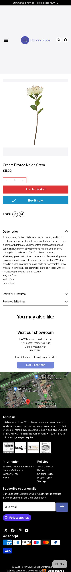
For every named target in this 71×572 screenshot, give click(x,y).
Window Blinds (10, 473)
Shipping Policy (45, 473)
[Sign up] (62, 507)
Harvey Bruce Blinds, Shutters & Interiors (40, 566)
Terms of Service (45, 466)
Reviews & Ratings (14, 301)
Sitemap (41, 481)
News (6, 477)
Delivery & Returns (14, 294)
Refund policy (44, 470)
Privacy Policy (44, 477)
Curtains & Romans (13, 470)
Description (11, 231)
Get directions (35, 365)
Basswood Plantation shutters (18, 466)
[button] (35, 190)
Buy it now (35, 200)
